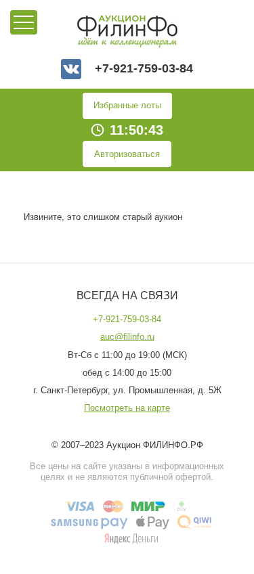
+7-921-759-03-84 (144, 68)
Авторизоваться (127, 154)
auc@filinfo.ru (127, 337)
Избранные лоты (127, 105)
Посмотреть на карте (127, 408)
